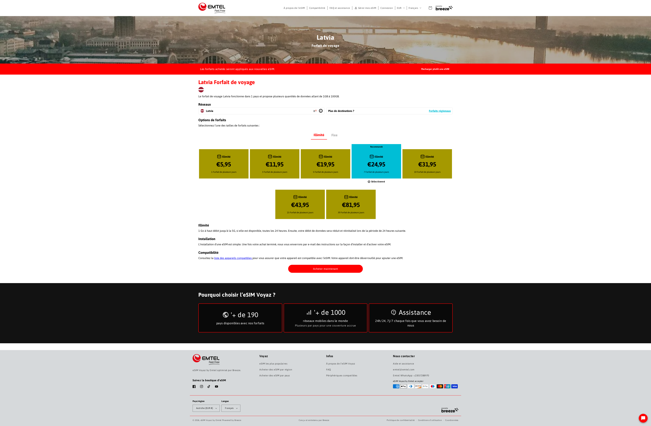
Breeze (326, 420)
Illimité (319, 135)
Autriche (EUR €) (204, 408)
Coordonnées (451, 420)
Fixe (334, 135)
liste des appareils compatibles (233, 258)
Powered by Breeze (231, 420)
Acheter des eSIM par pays (274, 375)
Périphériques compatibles (341, 375)
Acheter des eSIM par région (275, 369)
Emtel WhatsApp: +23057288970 (411, 375)
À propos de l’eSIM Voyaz (340, 363)
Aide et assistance (403, 363)
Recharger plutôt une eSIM (435, 69)
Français (413, 8)
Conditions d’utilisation (430, 420)
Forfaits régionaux (440, 110)
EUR (399, 8)
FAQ (328, 369)
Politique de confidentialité (401, 420)
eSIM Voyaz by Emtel (211, 420)
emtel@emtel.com (404, 369)
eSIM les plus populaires (273, 363)
